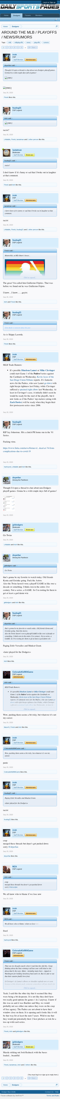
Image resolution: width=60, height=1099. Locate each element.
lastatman (20, 139)
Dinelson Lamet (29, 370)
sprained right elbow (29, 389)
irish (14, 54)
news (29, 42)
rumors (46, 42)
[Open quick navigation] (57, 26)
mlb (9, 42)
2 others (27, 1065)
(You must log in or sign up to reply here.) (43, 1075)
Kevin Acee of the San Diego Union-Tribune (32, 378)
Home (6, 15)
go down (48, 383)
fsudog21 (16, 108)
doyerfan (16, 477)
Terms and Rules (52, 1096)
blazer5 (7, 727)
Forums (28, 15)
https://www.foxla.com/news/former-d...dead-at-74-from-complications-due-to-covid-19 (29, 450)
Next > (34, 47)
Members (38, 15)
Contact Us (49, 1092)
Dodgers (16, 15)
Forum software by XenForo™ (12, 1096)
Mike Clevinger (47, 370)
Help (56, 1092)
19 (29, 47)
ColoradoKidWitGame (22, 672)
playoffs (37, 42)
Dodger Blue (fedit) (9, 1092)
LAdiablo (7, 139)
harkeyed (7, 467)
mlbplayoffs (19, 42)
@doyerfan (13, 846)
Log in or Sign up (49, 2)
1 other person (33, 139)
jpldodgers (17, 525)
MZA (14, 866)
